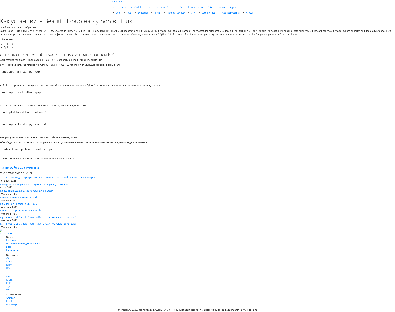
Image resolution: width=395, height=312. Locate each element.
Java (124, 7)
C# (7, 258)
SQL (8, 286)
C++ (181, 7)
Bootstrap (11, 304)
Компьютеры (195, 7)
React (9, 301)
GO (8, 268)
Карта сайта (12, 249)
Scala (9, 261)
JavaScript (136, 7)
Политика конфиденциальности (24, 243)
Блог (114, 7)
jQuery (9, 279)
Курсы (233, 7)
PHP (8, 282)
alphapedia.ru (267, 309)
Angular (10, 297)
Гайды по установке (27, 167)
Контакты (11, 240)
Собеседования (216, 7)
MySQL (10, 289)
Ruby (9, 264)
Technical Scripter (165, 7)
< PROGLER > (117, 1)
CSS (8, 276)
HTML (149, 7)
